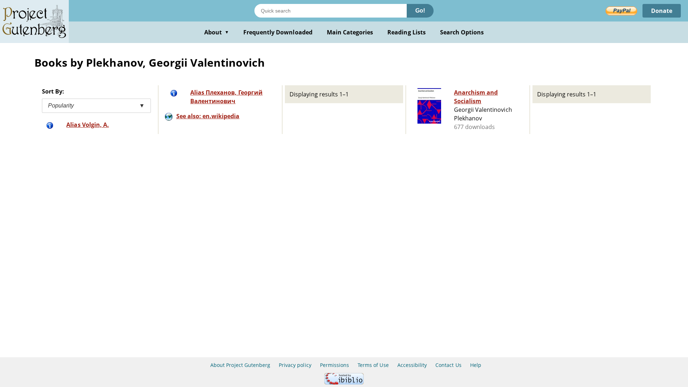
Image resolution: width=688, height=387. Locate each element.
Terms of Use (373, 365)
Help (475, 365)
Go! (420, 11)
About (216, 32)
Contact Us (448, 365)
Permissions (334, 365)
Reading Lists (406, 32)
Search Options (462, 32)
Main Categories (350, 32)
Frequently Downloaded (277, 32)
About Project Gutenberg (240, 365)
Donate (661, 11)
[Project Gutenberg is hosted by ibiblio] (344, 382)
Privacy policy (295, 365)
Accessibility (412, 365)
